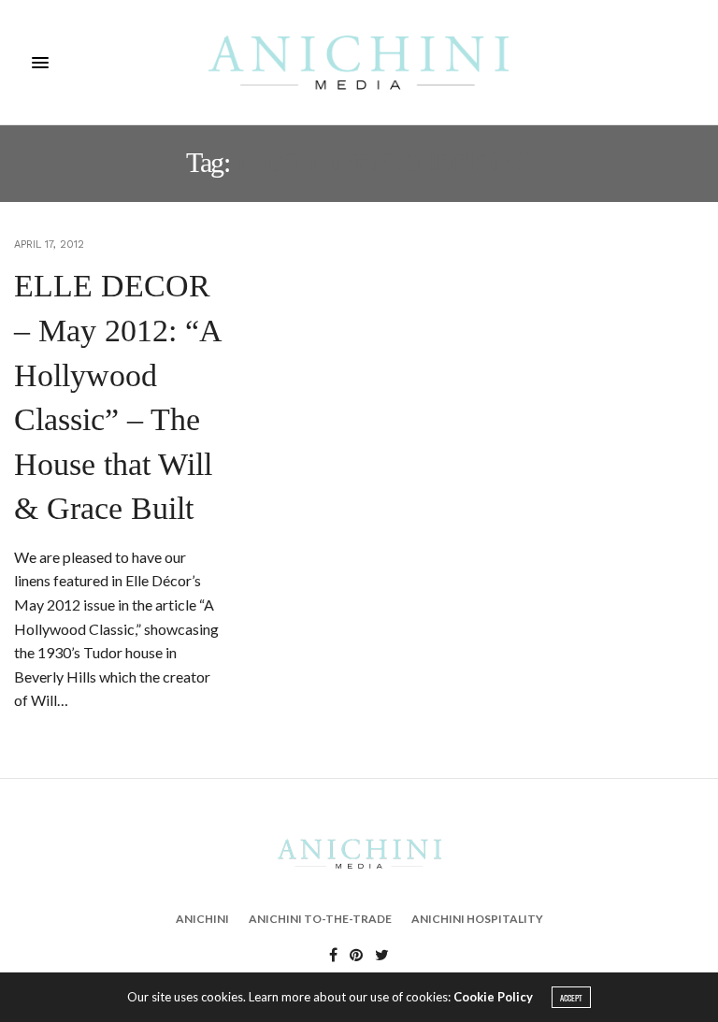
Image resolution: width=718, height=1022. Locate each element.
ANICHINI (202, 919)
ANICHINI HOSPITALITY (477, 919)
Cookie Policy (493, 996)
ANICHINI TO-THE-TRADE (320, 919)
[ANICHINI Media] (359, 62)
